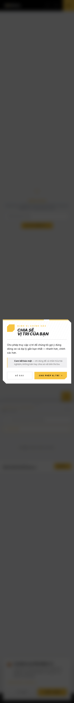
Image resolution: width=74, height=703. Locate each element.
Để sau (19, 376)
